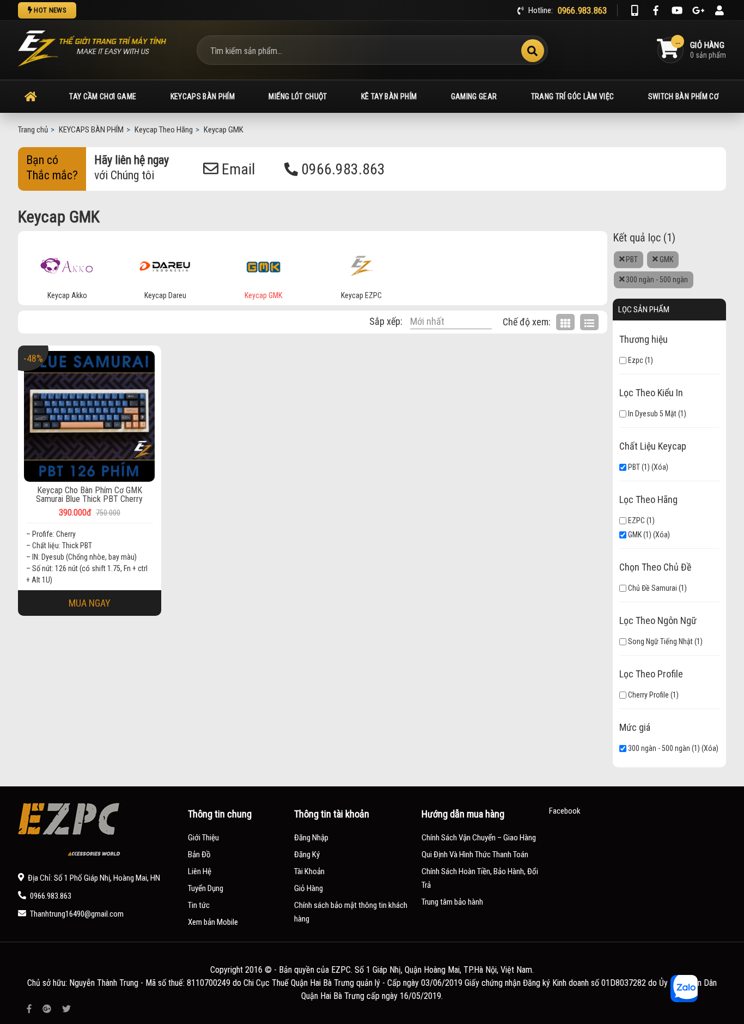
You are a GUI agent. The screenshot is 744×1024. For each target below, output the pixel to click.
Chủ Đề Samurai (651, 588)
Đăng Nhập (311, 838)
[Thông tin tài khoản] (719, 10)
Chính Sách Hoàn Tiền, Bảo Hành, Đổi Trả (480, 878)
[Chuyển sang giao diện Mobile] (634, 10)
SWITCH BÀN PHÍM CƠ (683, 96)
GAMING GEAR (474, 96)
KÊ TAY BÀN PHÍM (389, 96)
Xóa (660, 467)
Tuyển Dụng (205, 888)
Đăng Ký (307, 854)
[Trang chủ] (30, 96)
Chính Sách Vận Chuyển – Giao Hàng (479, 838)
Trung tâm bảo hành (452, 902)
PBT (631, 259)
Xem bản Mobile (213, 922)
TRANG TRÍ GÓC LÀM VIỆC (572, 96)
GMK (665, 259)
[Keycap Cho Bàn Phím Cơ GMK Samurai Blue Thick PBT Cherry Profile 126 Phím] (89, 416)
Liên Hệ (199, 871)
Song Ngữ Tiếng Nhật (659, 641)
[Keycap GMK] (263, 263)
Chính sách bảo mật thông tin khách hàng (350, 912)
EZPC (635, 520)
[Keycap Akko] (67, 263)
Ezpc (634, 360)
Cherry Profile (647, 694)
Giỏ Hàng (308, 888)
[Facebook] (655, 10)
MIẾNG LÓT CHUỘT (298, 96)
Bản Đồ (199, 854)
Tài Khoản (309, 871)
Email (236, 169)
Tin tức (199, 905)
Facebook (565, 811)
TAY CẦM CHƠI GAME (102, 96)
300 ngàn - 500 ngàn (656, 279)
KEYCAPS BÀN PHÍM (202, 96)
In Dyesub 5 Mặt (651, 413)
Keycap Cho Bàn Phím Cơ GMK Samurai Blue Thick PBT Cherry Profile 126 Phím (89, 495)
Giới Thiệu (203, 838)
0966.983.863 (341, 169)
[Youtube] (677, 10)
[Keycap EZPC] (361, 263)
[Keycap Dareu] (165, 263)
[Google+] (698, 10)
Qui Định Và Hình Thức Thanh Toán (475, 854)
